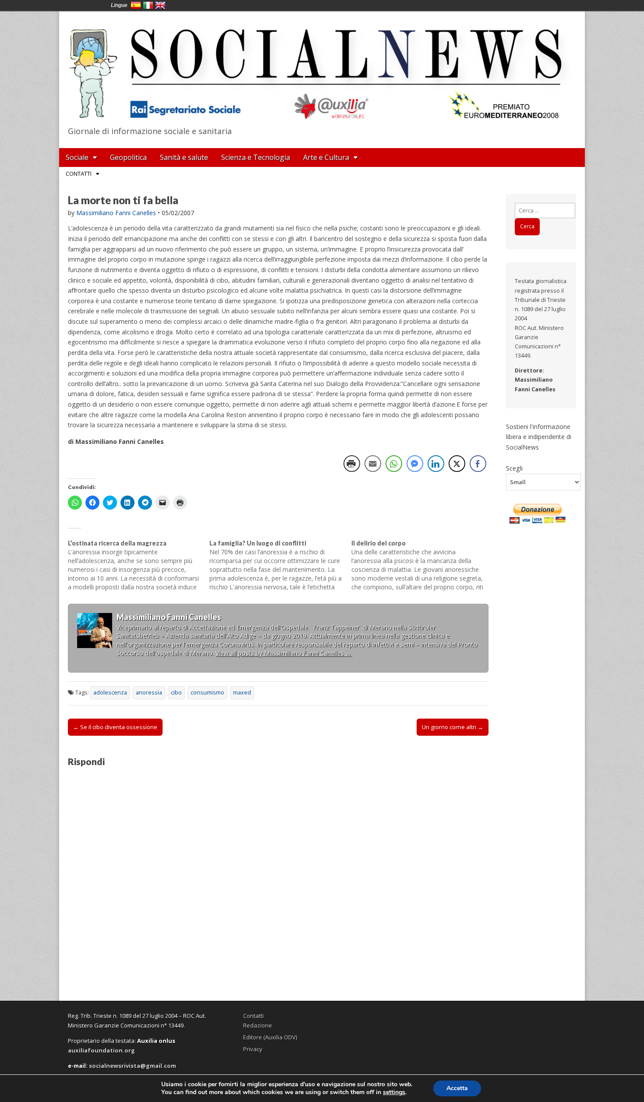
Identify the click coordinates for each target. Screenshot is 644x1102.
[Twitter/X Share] (457, 463)
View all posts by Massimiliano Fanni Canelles (284, 653)
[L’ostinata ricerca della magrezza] (138, 565)
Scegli (514, 468)
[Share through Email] (372, 463)
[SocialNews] (322, 67)
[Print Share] (351, 463)
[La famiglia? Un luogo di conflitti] (280, 565)
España (136, 5)
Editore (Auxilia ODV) (270, 1037)
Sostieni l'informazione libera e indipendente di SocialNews (538, 436)
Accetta (457, 1088)
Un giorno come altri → (452, 727)
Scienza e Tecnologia (255, 157)
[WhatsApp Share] (394, 463)
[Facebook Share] (478, 463)
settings (394, 1092)
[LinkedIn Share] (436, 463)
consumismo (207, 692)
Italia (148, 5)
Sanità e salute (184, 157)
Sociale (77, 157)
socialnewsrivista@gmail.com (132, 1066)
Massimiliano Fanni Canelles (116, 213)
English (160, 5)
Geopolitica (128, 157)
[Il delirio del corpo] (422, 565)
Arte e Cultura (326, 157)
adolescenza (110, 692)
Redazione (257, 1025)
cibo (176, 692)
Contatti (79, 173)
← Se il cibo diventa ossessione (115, 727)
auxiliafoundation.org (101, 1050)
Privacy (252, 1049)
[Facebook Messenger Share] (415, 463)
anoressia (149, 692)
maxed (242, 692)
